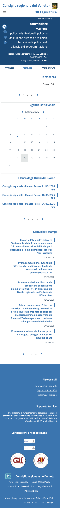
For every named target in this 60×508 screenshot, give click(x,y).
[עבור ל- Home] (54, 6)
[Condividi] (4, 27)
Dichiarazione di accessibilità (20, 486)
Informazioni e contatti (46, 386)
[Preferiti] (5, 32)
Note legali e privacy (18, 481)
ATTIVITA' (27, 68)
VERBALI (9, 68)
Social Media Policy (41, 481)
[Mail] (5, 37)
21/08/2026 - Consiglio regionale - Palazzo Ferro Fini (28, 188)
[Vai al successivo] (41, 219)
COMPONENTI (48, 68)
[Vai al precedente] (23, 219)
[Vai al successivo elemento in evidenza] (36, 95)
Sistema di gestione (47, 394)
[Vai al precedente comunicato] (22, 354)
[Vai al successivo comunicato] (40, 354)
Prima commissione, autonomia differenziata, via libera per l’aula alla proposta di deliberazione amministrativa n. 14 (32, 267)
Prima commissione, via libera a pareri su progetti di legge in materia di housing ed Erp (31, 334)
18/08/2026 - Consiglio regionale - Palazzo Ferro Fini (28, 196)
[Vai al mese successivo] (22, 112)
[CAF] (18, 460)
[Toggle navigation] (5, 12)
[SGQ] (30, 440)
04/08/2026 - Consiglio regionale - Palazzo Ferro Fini (28, 205)
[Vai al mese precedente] (43, 112)
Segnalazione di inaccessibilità (38, 488)
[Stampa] (5, 42)
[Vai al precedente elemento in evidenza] (18, 95)
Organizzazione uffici (47, 390)
